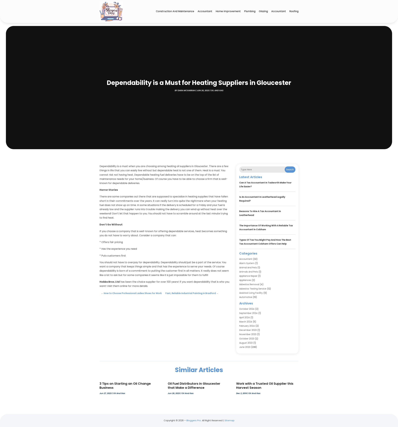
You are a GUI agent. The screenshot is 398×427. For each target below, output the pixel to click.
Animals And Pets (248, 271)
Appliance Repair (248, 276)
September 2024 (248, 313)
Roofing (293, 11)
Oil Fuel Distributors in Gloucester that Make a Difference (194, 385)
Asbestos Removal (249, 284)
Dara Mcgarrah (186, 90)
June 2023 (244, 347)
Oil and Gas (217, 90)
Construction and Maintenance (175, 11)
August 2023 (246, 342)
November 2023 (247, 334)
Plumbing (249, 11)
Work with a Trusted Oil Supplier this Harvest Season (264, 385)
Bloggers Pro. (193, 420)
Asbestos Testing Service (252, 288)
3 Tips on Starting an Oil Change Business (125, 385)
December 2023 (248, 330)
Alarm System (247, 263)
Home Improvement (228, 11)
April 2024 (244, 317)
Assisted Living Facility (251, 292)
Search (290, 169)
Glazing (263, 11)
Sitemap (229, 420)
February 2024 (247, 325)
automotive (245, 297)
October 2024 (247, 308)
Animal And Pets (248, 267)
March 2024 (245, 321)
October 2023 (246, 338)
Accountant (205, 11)
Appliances (245, 280)
